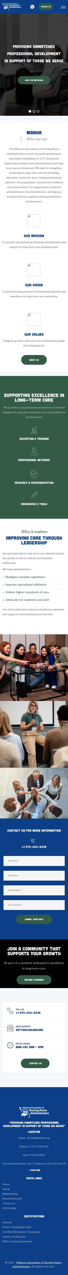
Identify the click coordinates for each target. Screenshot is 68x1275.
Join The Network (34, 80)
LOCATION (34, 1132)
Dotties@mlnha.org (29, 1030)
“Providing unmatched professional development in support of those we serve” (34, 1124)
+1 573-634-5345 (34, 847)
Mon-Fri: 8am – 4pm (29, 1047)
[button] (46, 6)
